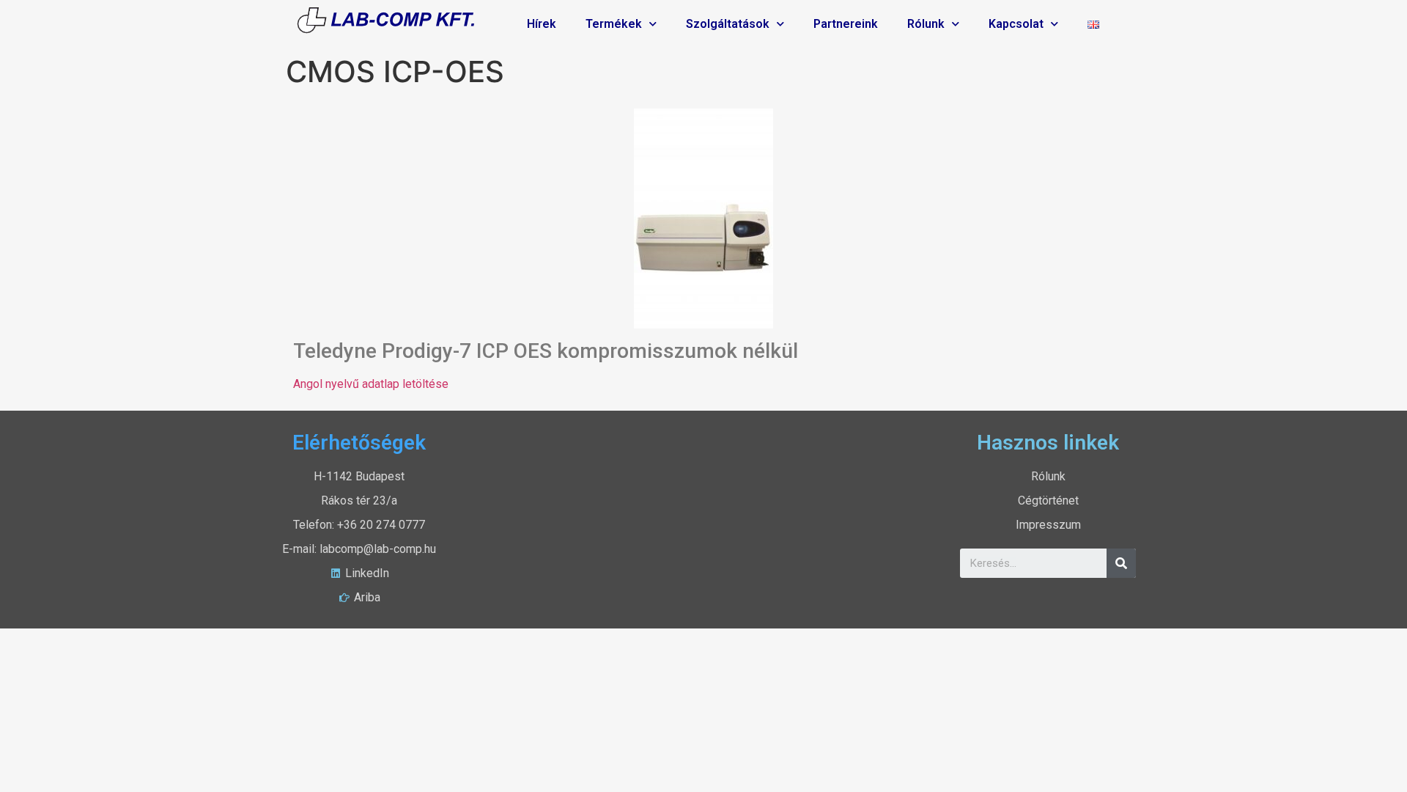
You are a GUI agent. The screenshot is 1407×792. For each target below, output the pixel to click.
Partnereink (845, 24)
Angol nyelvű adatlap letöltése (370, 384)
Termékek (614, 24)
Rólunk (926, 24)
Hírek (541, 24)
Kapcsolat (1016, 24)
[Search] (1121, 563)
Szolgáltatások (727, 24)
